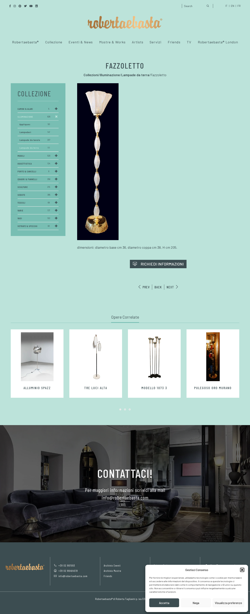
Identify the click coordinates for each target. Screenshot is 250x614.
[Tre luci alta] (95, 356)
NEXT (171, 287)
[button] (242, 570)
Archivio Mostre (112, 570)
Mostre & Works (112, 42)
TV (189, 42)
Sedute (34, 194)
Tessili (34, 202)
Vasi (34, 218)
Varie (34, 210)
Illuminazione (34, 116)
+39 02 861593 (66, 565)
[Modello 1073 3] (154, 356)
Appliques (35, 124)
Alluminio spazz (37, 388)
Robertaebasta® (25, 42)
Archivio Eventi (112, 565)
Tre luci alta (95, 388)
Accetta (164, 603)
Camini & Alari (33, 108)
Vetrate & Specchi (34, 226)
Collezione (53, 42)
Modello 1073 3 (154, 388)
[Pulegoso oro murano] (213, 356)
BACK (158, 287)
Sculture (34, 187)
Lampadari (35, 132)
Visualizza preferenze (228, 603)
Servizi (155, 42)
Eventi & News (81, 42)
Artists (137, 42)
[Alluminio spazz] (37, 356)
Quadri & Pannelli (34, 179)
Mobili (34, 155)
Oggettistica (34, 163)
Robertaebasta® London (218, 42)
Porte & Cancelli (33, 171)
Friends (174, 42)
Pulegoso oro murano (213, 388)
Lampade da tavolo (35, 140)
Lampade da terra (35, 147)
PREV (146, 287)
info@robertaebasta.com (73, 576)
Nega (196, 603)
